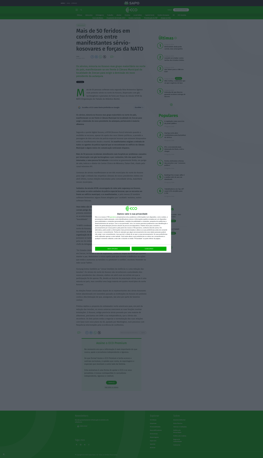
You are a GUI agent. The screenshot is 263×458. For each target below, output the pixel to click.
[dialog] (131, 229)
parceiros (113, 217)
